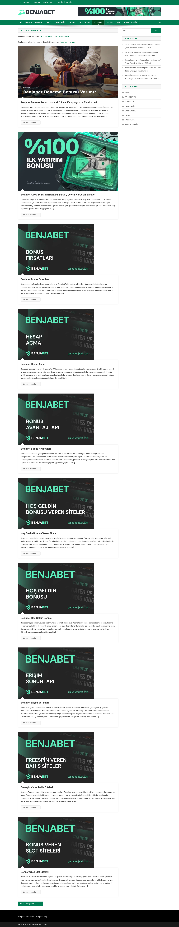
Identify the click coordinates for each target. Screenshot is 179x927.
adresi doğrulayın (62, 36)
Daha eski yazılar (27, 904)
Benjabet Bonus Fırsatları (35, 279)
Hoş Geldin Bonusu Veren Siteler (39, 533)
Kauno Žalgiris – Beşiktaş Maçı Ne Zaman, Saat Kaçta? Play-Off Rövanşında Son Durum (142, 77)
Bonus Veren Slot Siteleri (35, 871)
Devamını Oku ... (32, 122)
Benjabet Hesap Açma (33, 364)
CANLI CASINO (84, 22)
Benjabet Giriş (41, 917)
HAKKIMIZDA (130, 120)
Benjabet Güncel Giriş (26, 917)
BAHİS (48, 22)
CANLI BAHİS (60, 22)
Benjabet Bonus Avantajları (36, 448)
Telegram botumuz (67, 42)
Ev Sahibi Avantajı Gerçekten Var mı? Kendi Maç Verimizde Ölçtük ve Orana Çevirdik (141, 54)
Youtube (60, 2)
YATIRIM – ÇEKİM (113, 22)
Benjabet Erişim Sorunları (35, 702)
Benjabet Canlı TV (49, 2)
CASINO (72, 22)
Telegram (36, 2)
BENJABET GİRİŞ (130, 22)
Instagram (27, 2)
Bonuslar (69, 2)
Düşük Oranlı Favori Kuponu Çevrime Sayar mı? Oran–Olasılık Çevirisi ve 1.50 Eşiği (143, 61)
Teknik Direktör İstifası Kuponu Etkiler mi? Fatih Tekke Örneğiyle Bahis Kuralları (143, 69)
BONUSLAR (98, 22)
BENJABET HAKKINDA (33, 22)
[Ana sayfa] (20, 22)
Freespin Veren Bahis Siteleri (37, 787)
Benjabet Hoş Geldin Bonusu (36, 618)
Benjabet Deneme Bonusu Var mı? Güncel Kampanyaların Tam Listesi (59, 102)
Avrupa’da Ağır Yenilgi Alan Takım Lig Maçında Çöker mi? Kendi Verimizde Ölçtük (142, 46)
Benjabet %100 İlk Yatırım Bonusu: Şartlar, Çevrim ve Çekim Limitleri (58, 194)
